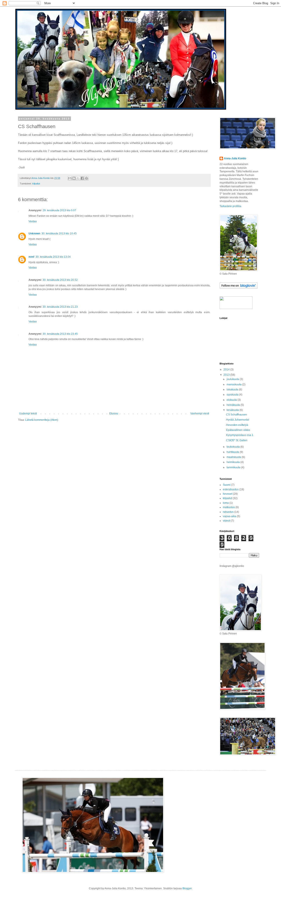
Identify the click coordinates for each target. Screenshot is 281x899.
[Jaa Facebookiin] (82, 178)
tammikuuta (234, 467)
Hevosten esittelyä (237, 425)
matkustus (229, 507)
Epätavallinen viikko (238, 430)
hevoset (227, 493)
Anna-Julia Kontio (235, 158)
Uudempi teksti (28, 413)
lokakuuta (233, 389)
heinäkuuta (234, 404)
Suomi (227, 484)
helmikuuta (233, 462)
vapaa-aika (229, 516)
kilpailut (36, 183)
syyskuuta (233, 394)
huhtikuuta (233, 452)
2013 (226, 374)
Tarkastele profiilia (230, 206)
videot (226, 520)
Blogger (187, 888)
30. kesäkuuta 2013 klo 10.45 (59, 233)
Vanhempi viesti (199, 413)
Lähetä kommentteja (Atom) (41, 419)
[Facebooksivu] (236, 308)
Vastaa (33, 221)
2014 (226, 369)
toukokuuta (233, 446)
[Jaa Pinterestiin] (86, 178)
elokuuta (232, 399)
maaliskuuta (234, 457)
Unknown (34, 233)
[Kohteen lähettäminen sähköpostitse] (70, 178)
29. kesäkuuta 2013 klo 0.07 (59, 210)
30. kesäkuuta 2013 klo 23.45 (60, 333)
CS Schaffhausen (236, 414)
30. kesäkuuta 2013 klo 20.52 (60, 279)
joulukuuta (233, 379)
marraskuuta (234, 384)
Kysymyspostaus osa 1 (239, 435)
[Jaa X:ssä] (78, 178)
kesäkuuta (233, 410)
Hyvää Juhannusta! (237, 419)
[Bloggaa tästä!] (74, 178)
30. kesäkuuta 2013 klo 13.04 (53, 256)
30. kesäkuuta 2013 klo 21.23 (60, 306)
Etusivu (113, 413)
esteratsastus (231, 489)
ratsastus (228, 511)
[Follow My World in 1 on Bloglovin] (239, 287)
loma (226, 502)
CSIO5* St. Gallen (236, 440)
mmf (31, 256)
